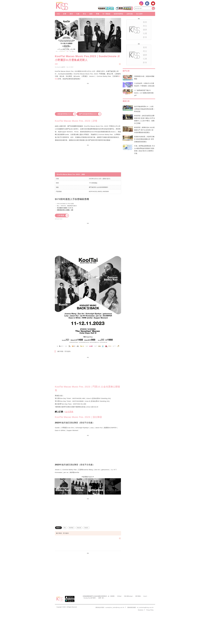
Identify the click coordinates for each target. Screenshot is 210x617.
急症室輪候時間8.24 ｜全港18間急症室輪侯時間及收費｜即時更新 (144, 109)
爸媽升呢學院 (118, 14)
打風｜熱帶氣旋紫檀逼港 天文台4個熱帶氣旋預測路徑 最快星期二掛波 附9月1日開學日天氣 (144, 149)
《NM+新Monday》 (128, 596)
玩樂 (77, 14)
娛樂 (56, 64)
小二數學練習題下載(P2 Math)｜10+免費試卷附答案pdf (144, 93)
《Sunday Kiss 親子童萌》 (89, 598)
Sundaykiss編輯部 (60, 67)
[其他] (120, 64)
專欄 (97, 14)
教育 (71, 14)
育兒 (84, 14)
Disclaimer (140, 610)
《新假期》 (112, 596)
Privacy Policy (149, 610)
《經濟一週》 (101, 598)
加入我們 (139, 14)
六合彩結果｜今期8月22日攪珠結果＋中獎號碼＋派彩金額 (144, 85)
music (86, 527)
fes (65, 527)
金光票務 (69, 412)
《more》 (145, 596)
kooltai (71, 527)
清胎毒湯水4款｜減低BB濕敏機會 (144, 77)
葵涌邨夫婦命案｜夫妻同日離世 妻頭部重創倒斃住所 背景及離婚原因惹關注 (144, 139)
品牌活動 (130, 14)
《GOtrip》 (119, 596)
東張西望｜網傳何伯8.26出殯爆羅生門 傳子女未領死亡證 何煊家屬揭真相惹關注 (144, 130)
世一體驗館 (106, 14)
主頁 (58, 14)
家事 (64, 14)
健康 (91, 14)
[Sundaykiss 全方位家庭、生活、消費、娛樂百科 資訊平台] (70, 6)
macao (79, 527)
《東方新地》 (138, 596)
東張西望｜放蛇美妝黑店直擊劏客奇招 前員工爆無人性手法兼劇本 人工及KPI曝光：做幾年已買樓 (144, 119)
